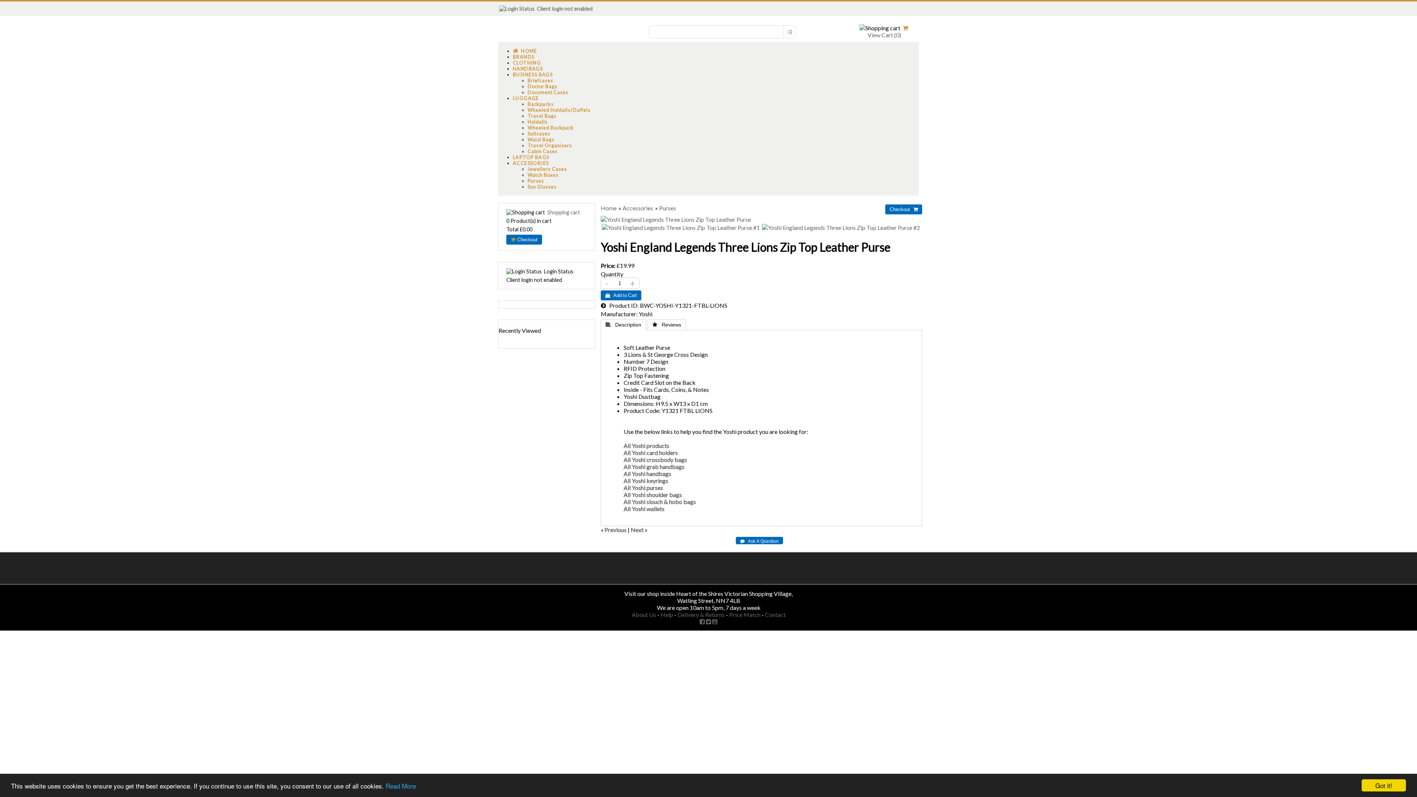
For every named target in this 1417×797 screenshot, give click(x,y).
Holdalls (538, 122)
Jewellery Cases (547, 169)
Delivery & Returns (701, 614)
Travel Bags (542, 116)
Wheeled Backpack (551, 128)
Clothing (527, 63)
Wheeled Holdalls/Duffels (559, 110)
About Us (644, 614)
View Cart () (883, 34)
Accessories (531, 163)
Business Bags (533, 74)
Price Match (745, 614)
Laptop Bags (531, 157)
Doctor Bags (542, 86)
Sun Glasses (542, 187)
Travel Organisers (550, 145)
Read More (401, 785)
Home (527, 51)
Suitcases (539, 134)
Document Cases (548, 92)
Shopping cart (563, 212)
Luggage (526, 98)
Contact (775, 614)
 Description (623, 324)
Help (667, 614)
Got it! (1383, 785)
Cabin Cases (543, 151)
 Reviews (666, 324)
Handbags (528, 69)
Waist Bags (541, 139)
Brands (523, 57)
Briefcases (540, 80)
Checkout (526, 239)
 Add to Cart (621, 295)
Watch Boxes (543, 175)
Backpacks (541, 104)
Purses (536, 181)
